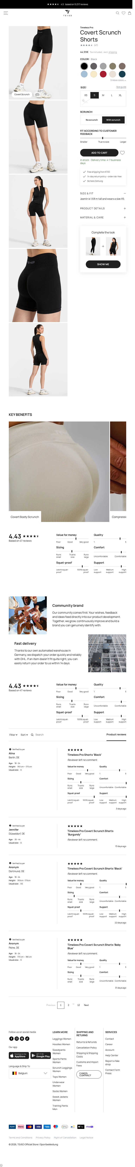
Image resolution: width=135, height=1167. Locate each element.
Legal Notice (86, 1137)
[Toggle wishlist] (120, 153)
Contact (107, 1038)
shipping (111, 52)
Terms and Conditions (20, 1137)
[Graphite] (92, 66)
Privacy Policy (43, 1137)
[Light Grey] (101, 66)
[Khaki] (110, 66)
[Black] (82, 66)
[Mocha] (119, 66)
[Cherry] (101, 74)
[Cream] (110, 74)
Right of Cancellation (65, 1137)
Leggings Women (61, 1038)
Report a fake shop (110, 1062)
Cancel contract (84, 1074)
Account (107, 1049)
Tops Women (58, 1076)
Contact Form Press (110, 1071)
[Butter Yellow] (92, 74)
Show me (101, 263)
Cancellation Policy (85, 1047)
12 (77, 997)
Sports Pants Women (58, 1060)
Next (85, 997)
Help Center (109, 1055)
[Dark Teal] (119, 74)
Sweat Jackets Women (59, 1098)
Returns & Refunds (85, 1042)
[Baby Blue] (82, 74)
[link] (127, 13)
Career (107, 1044)
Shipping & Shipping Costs (86, 1054)
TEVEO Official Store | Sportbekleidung (37, 1144)
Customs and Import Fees (86, 1063)
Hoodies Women (60, 1044)
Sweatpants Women (58, 1051)
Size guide (119, 86)
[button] (6, 13)
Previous (49, 997)
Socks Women (59, 1091)
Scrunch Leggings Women (61, 1069)
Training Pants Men (59, 1107)
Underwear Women (57, 1084)
